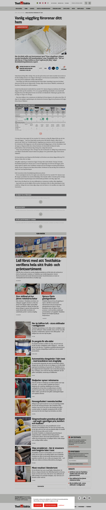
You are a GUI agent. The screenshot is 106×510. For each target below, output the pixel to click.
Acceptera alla (38, 505)
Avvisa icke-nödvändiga (51, 505)
